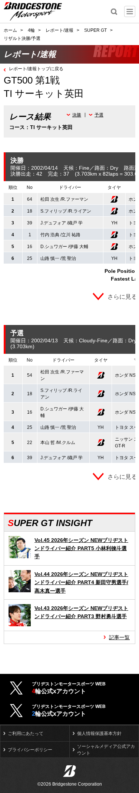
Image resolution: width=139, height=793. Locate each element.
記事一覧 (119, 637)
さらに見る (122, 297)
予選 (99, 115)
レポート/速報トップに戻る (36, 68)
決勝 (76, 115)
